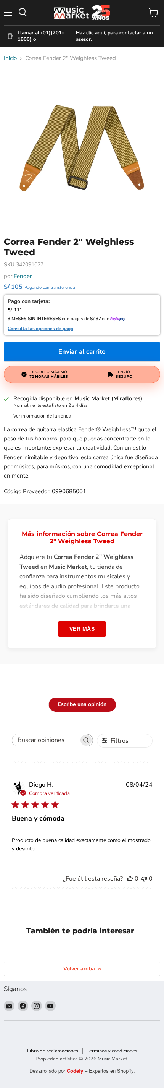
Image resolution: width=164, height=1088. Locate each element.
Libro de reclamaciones (52, 1051)
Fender (23, 276)
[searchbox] (45, 740)
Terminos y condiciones (112, 1051)
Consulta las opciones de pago (40, 329)
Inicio (10, 58)
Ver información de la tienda (42, 416)
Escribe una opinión (82, 704)
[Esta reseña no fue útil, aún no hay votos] (144, 878)
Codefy (76, 1070)
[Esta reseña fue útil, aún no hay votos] (130, 878)
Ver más (82, 629)
